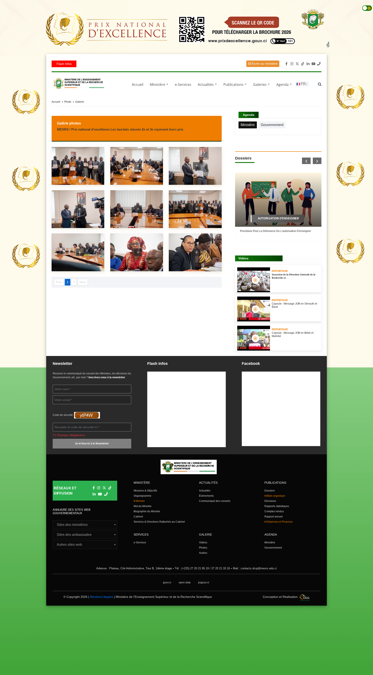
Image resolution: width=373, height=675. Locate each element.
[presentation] (306, 161)
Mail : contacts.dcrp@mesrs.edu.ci (255, 568)
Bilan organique (275, 495)
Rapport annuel (273, 516)
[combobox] (85, 524)
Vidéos (203, 542)
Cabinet (138, 516)
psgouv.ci (203, 582)
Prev (59, 282)
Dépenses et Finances (279, 521)
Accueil (137, 84)
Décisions (270, 501)
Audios (203, 552)
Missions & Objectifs (145, 490)
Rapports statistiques (276, 506)
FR (303, 84)
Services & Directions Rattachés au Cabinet (159, 521)
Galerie (79, 101)
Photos (203, 547)
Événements (206, 495)
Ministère (269, 542)
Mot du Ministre (143, 506)
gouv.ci (167, 582)
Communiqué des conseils (214, 501)
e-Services (183, 84)
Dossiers (269, 490)
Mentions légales (101, 596)
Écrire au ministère (264, 63)
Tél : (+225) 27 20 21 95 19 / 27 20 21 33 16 (202, 568)
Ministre (140, 501)
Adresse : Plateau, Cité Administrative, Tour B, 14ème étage (134, 568)
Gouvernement (273, 547)
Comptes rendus (274, 511)
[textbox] (85, 525)
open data (185, 582)
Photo (67, 101)
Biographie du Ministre (147, 511)
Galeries (262, 84)
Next (83, 282)
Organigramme (142, 495)
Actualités (208, 84)
